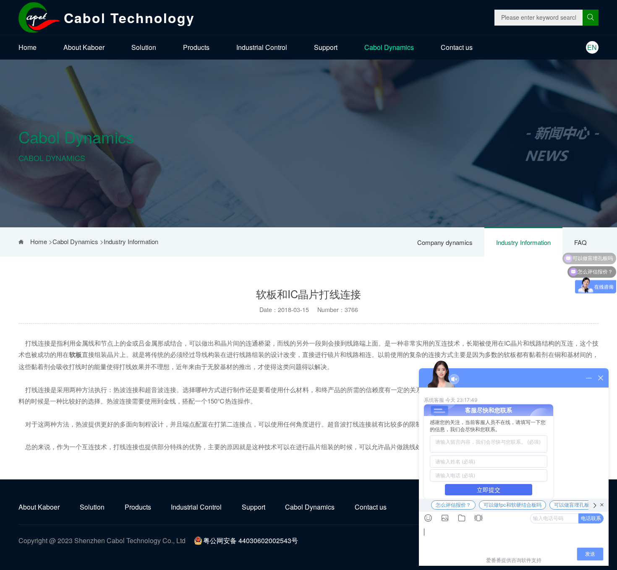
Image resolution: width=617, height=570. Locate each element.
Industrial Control (261, 47)
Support (325, 47)
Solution (143, 47)
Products (196, 47)
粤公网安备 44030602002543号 (250, 540)
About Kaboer (84, 47)
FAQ (580, 242)
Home (27, 47)
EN (592, 47)
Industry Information (523, 242)
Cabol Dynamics (389, 47)
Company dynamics (445, 242)
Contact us (457, 47)
